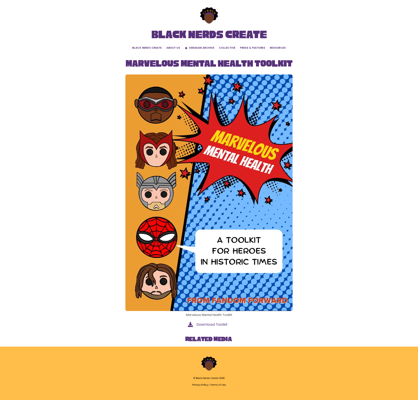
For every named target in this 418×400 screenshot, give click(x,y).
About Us (173, 48)
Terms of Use (218, 384)
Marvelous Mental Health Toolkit (209, 63)
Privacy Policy (200, 384)
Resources (278, 48)
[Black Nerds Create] (209, 370)
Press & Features (252, 48)
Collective (227, 48)
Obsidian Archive (201, 48)
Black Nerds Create (147, 48)
